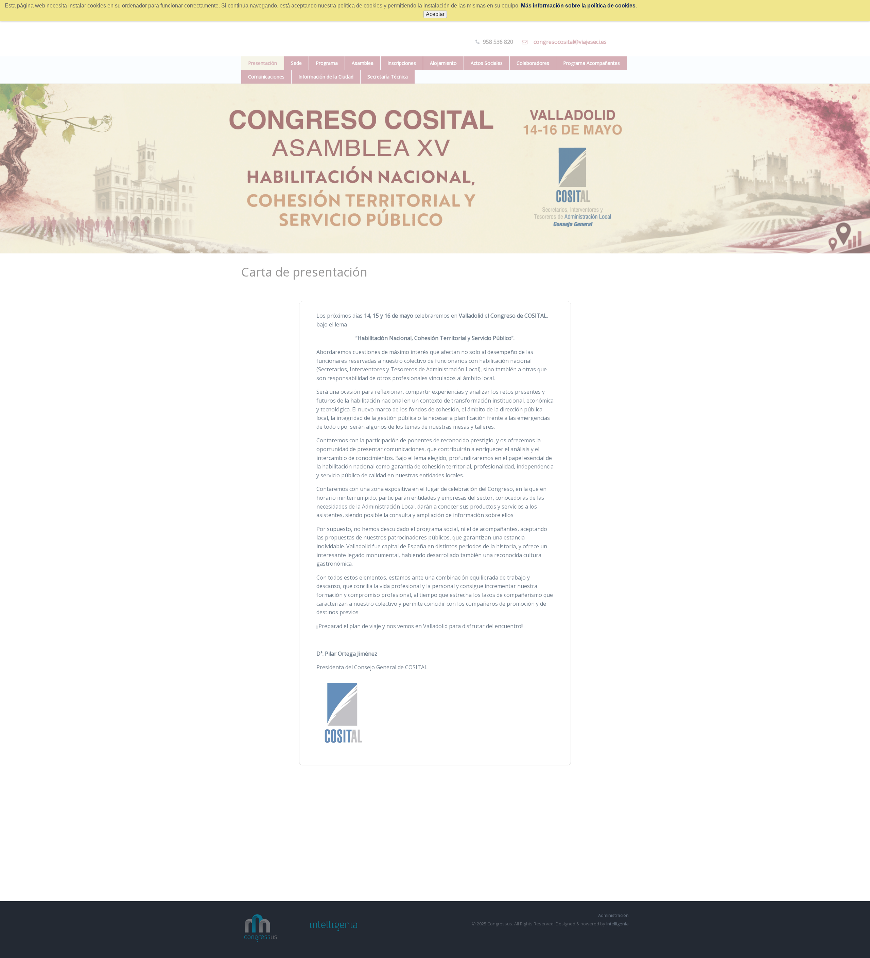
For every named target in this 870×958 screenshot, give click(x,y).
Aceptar (435, 14)
